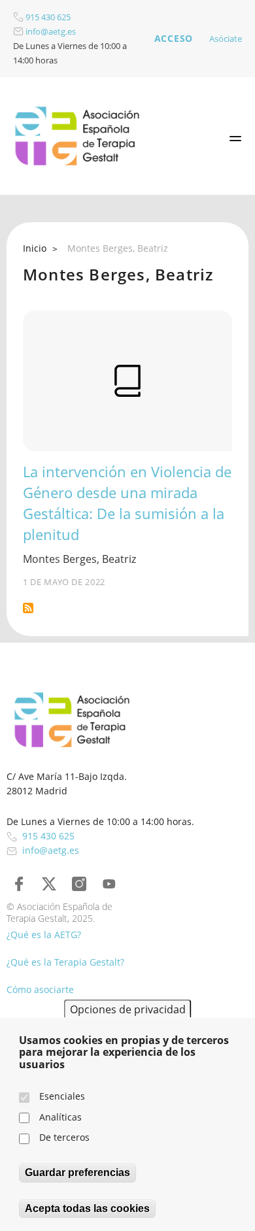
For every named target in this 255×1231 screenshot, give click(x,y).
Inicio (34, 248)
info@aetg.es (50, 31)
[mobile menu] (235, 139)
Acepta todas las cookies (87, 1208)
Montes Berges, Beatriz (79, 559)
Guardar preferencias (77, 1172)
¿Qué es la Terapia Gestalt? (65, 962)
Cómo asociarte (40, 989)
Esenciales (62, 1096)
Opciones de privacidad (128, 1009)
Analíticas (60, 1117)
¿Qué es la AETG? (44, 934)
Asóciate (225, 38)
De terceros (64, 1137)
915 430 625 (47, 17)
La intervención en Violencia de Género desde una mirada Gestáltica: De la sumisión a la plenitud (127, 503)
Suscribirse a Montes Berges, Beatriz (28, 608)
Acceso (173, 38)
